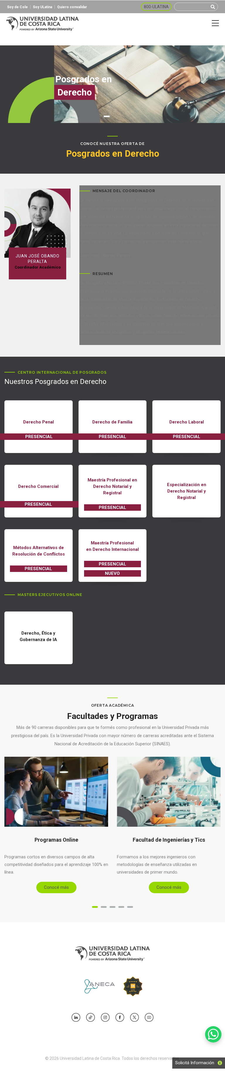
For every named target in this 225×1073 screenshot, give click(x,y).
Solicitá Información (193, 1062)
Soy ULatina (42, 7)
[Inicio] (42, 23)
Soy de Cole (17, 7)
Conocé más (56, 887)
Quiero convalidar (72, 7)
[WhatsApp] (213, 1034)
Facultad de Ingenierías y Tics (169, 840)
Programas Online (56, 840)
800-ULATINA (156, 6)
